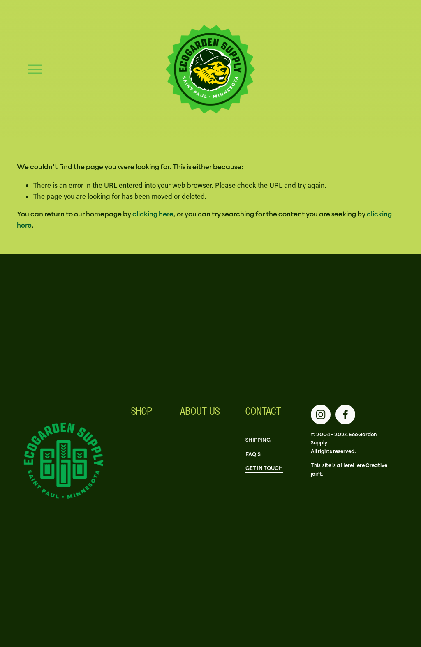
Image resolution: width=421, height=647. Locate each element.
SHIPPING (258, 439)
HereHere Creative (364, 465)
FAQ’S (253, 454)
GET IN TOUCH (264, 468)
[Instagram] (321, 414)
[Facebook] (345, 414)
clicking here (152, 214)
